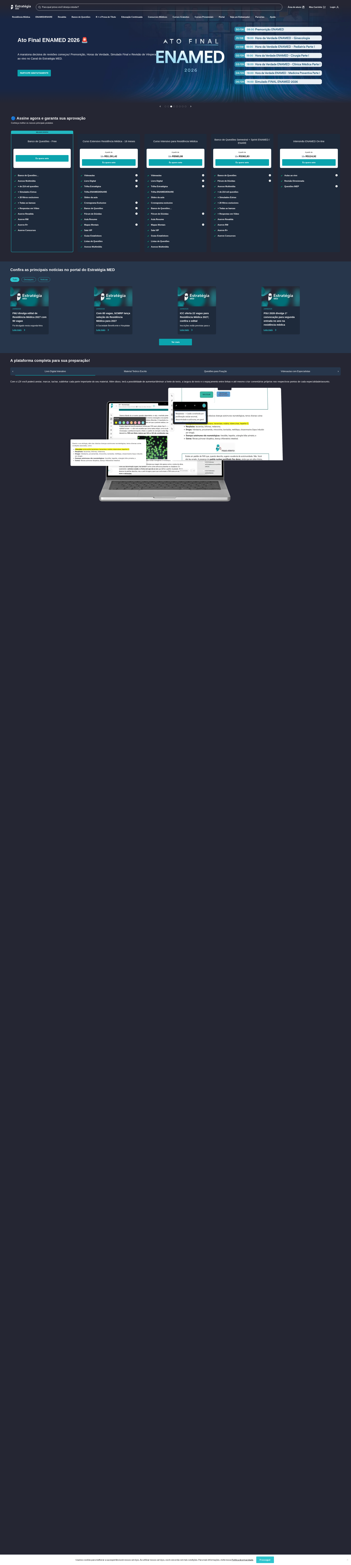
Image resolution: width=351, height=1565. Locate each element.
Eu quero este (42, 158)
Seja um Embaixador (240, 17)
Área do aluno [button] (294, 7)
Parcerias (259, 17)
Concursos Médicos (157, 17)
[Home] (21, 7)
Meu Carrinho (315, 7)
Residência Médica (21, 17)
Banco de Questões (81, 17)
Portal (222, 17)
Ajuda (272, 17)
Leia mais (17, 330)
